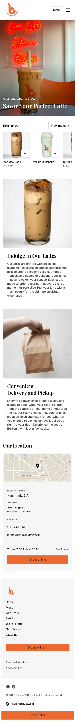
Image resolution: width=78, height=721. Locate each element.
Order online (37, 560)
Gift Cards (13, 629)
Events (10, 618)
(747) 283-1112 (16, 527)
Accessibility (14, 668)
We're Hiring (14, 624)
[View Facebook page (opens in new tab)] (8, 687)
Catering (12, 635)
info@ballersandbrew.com (23, 535)
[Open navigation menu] (67, 10)
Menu (57, 10)
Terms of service (16, 662)
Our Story (12, 613)
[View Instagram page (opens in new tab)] (14, 687)
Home (10, 602)
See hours (62, 549)
